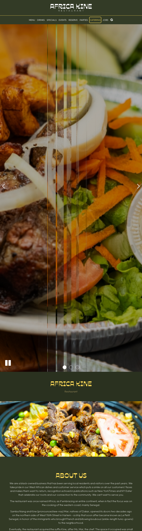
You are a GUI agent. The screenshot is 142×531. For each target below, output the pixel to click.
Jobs (105, 20)
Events (62, 20)
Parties (84, 20)
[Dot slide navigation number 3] (77, 367)
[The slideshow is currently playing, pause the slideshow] (7, 362)
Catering (95, 20)
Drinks (41, 20)
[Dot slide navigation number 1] (64, 367)
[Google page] (111, 20)
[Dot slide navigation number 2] (71, 367)
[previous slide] (3, 185)
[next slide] (138, 185)
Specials (52, 20)
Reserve (73, 20)
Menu (32, 20)
